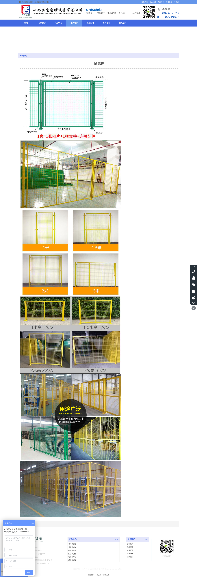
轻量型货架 (72, 560)
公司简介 (130, 544)
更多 (146, 539)
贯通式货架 (72, 547)
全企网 (98, 575)
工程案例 (130, 547)
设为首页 (144, 2)
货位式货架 (72, 544)
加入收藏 (153, 2)
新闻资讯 (130, 554)
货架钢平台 (72, 557)
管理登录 (106, 575)
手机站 (176, 2)
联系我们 (130, 557)
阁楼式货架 (72, 554)
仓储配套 (130, 550)
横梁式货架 (72, 550)
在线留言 (161, 2)
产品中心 (73, 539)
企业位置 (169, 2)
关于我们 (131, 539)
